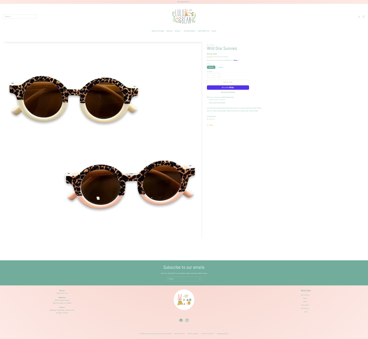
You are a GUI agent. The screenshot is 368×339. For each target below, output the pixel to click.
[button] (178, 31)
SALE (305, 312)
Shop (305, 302)
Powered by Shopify (164, 334)
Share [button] (211, 125)
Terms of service (207, 334)
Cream (220, 67)
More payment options (228, 92)
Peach (211, 67)
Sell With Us (305, 308)
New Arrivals (305, 295)
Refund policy (179, 334)
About (305, 298)
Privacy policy (193, 334)
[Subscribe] (199, 279)
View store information (217, 103)
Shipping (210, 57)
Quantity (209, 71)
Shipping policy (222, 334)
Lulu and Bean (151, 334)
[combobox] (19, 16)
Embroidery (305, 305)
